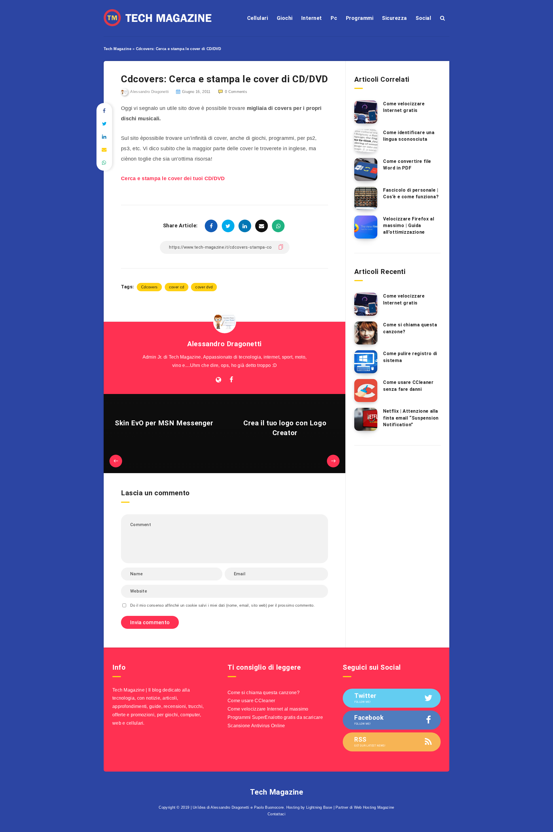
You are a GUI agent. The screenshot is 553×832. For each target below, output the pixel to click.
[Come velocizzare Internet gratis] (365, 111)
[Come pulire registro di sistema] (365, 361)
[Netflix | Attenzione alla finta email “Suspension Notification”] (365, 419)
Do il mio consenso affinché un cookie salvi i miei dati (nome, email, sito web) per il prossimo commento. (222, 605)
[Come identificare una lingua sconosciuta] (365, 140)
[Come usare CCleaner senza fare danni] (365, 390)
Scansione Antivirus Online (256, 725)
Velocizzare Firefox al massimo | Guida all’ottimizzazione (408, 225)
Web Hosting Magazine (374, 807)
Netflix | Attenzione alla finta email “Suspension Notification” (411, 417)
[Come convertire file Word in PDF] (365, 169)
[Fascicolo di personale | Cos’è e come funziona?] (365, 198)
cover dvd (204, 287)
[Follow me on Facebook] (231, 380)
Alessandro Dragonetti (224, 344)
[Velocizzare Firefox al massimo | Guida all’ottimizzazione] (365, 227)
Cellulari (257, 18)
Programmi (360, 18)
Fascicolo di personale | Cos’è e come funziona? (411, 193)
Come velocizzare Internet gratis (404, 107)
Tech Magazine (117, 49)
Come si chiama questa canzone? (264, 692)
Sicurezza (394, 18)
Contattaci (276, 814)
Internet (311, 18)
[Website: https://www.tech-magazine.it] (218, 380)
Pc (334, 18)
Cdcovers (149, 287)
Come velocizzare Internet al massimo (268, 709)
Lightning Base (319, 807)
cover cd (176, 287)
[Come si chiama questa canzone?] (365, 332)
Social (423, 18)
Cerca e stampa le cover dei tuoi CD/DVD (173, 178)
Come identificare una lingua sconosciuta (409, 136)
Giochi (285, 18)
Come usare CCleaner (251, 700)
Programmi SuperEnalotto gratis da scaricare (275, 717)
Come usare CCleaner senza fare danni (408, 386)
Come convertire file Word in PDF (407, 165)
